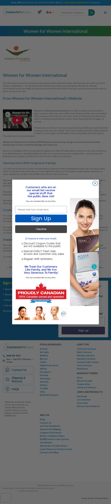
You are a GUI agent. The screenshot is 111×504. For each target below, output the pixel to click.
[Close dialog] (95, 183)
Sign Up (41, 218)
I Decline (41, 229)
